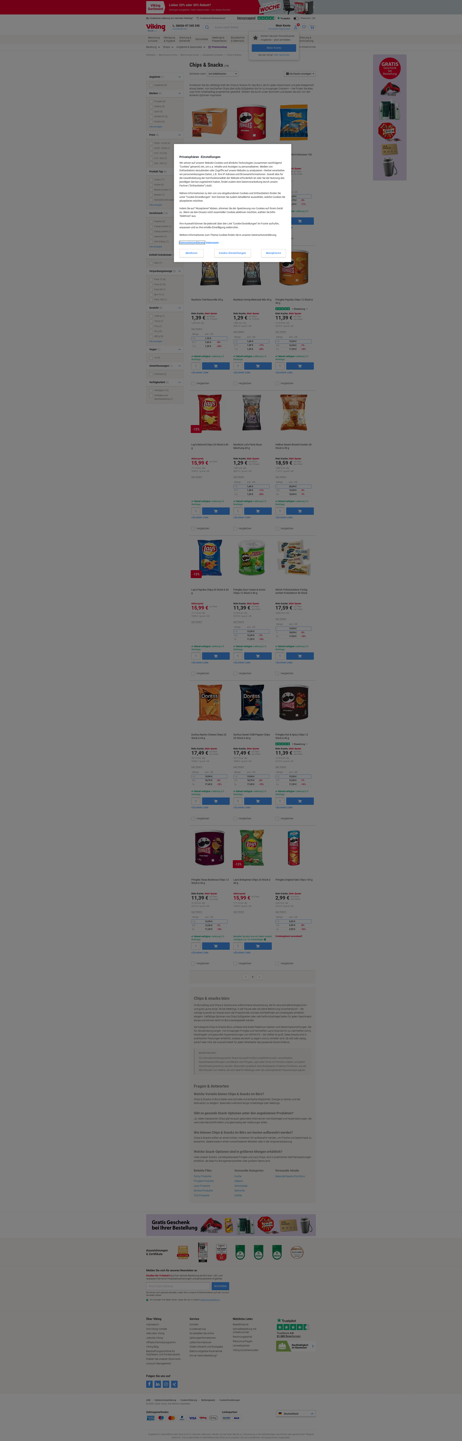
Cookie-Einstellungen (232, 253)
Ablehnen (192, 253)
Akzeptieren (273, 253)
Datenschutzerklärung (192, 242)
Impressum (212, 242)
